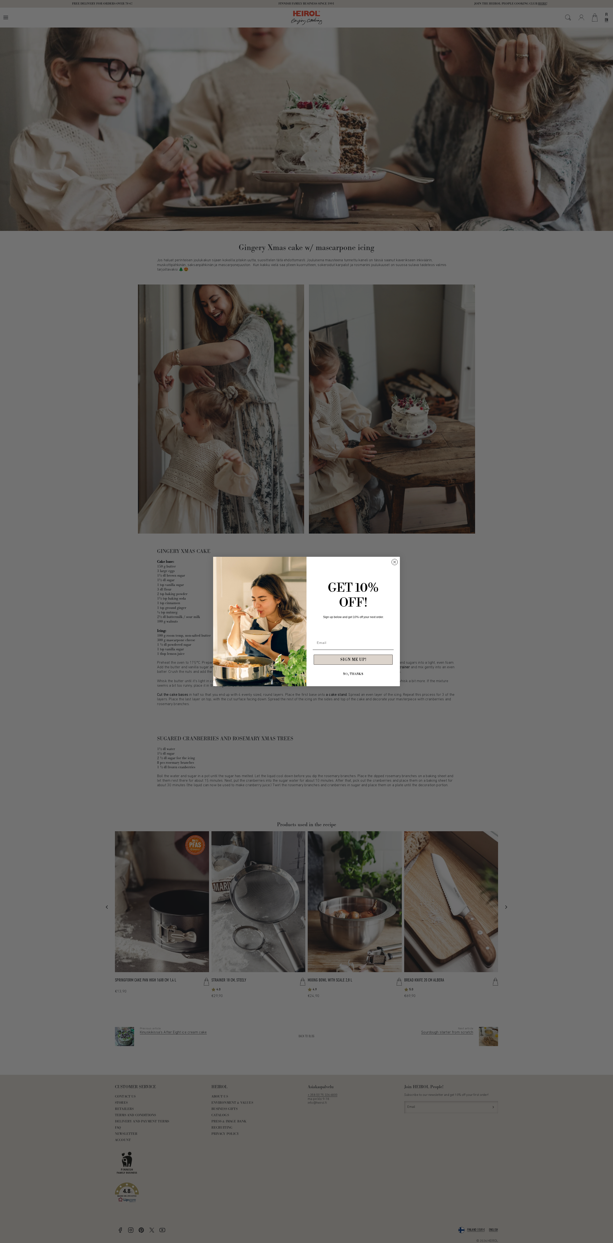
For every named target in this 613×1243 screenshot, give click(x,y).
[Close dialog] (394, 562)
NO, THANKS (353, 674)
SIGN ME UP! (353, 659)
